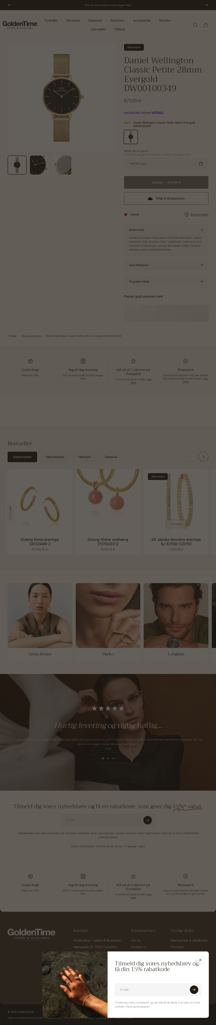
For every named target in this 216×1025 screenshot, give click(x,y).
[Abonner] (194, 989)
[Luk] (200, 960)
